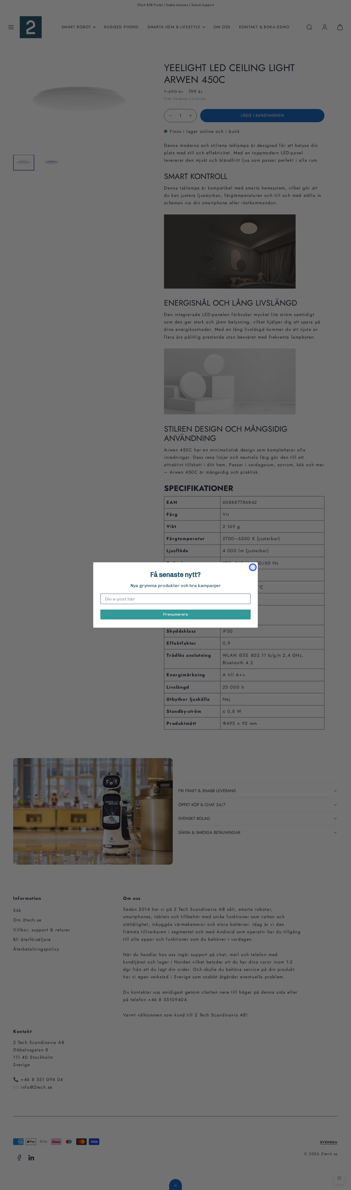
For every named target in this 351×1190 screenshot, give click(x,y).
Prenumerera (175, 614)
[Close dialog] (253, 567)
